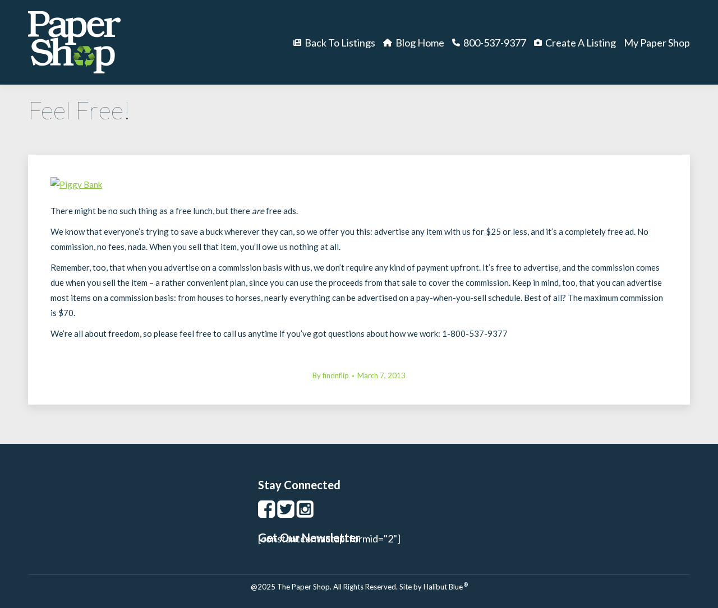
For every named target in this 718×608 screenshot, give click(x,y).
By (330, 375)
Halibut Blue (446, 586)
